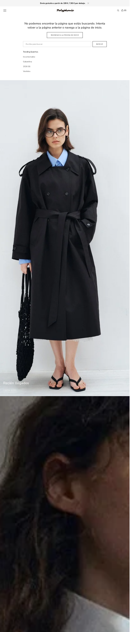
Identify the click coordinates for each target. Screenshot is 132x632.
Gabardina (27, 61)
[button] (4, 10)
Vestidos (26, 71)
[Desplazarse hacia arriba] (124, 627)
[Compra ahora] (65, 238)
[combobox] (57, 44)
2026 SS (26, 66)
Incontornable (29, 57)
